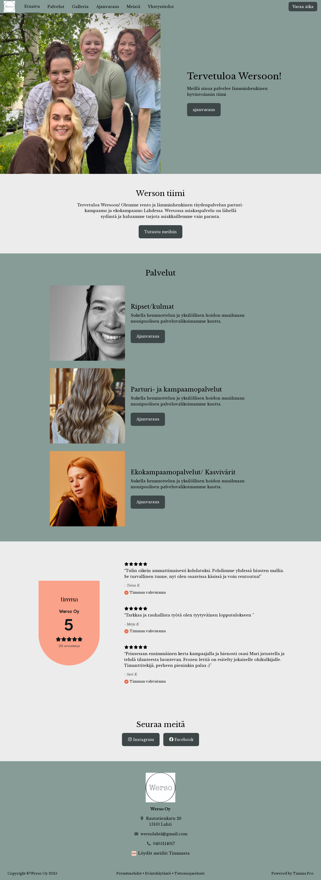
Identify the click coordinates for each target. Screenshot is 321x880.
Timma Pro (303, 873)
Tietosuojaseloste (189, 873)
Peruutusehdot (129, 873)
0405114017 (164, 843)
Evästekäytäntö (158, 873)
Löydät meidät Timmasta (164, 853)
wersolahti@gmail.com (164, 834)
